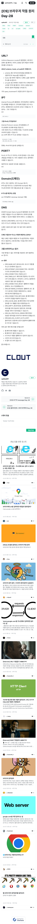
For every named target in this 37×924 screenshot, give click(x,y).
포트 (3, 31)
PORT (14, 25)
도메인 (24, 28)
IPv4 (9, 25)
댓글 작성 (31, 430)
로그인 (32, 3)
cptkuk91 (4, 22)
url (12, 28)
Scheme (21, 25)
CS (4, 38)
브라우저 (31, 28)
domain (28, 25)
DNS (4, 25)
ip (8, 28)
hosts (4, 28)
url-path (18, 28)
